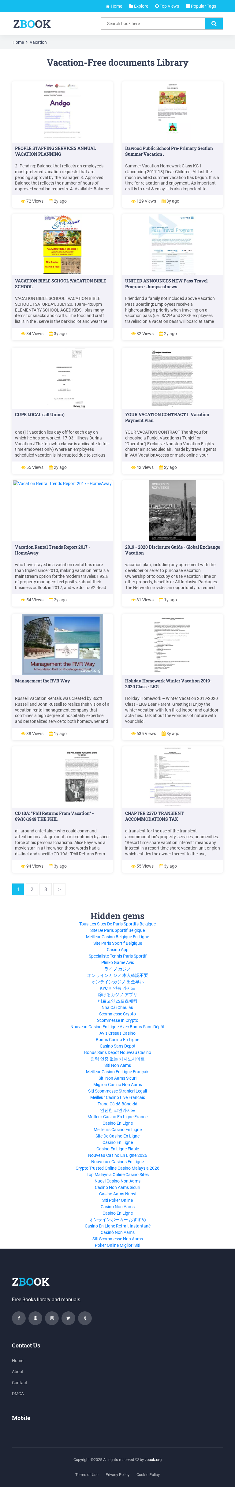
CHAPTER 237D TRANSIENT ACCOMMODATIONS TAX (154, 816)
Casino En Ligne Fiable (117, 1148)
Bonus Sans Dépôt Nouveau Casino (117, 1052)
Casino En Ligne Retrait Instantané (118, 1226)
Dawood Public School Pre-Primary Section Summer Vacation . (169, 151)
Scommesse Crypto (117, 1013)
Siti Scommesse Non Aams (117, 1238)
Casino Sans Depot (118, 1046)
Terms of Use (87, 1474)
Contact (19, 1382)
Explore (140, 6)
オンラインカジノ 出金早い (117, 981)
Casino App (118, 949)
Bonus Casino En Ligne (117, 1039)
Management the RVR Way (42, 681)
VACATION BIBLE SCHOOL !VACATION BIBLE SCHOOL (60, 284)
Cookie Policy (148, 1474)
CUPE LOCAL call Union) (40, 414)
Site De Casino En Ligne (117, 1136)
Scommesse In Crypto (117, 1020)
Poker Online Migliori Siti (117, 1245)
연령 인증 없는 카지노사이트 (118, 1058)
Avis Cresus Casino (117, 1033)
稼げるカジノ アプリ (117, 994)
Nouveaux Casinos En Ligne (117, 1161)
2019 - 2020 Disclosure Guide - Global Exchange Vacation (172, 550)
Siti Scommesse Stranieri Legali (117, 1091)
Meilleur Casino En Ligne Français (117, 1071)
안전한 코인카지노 (117, 1110)
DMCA (18, 1393)
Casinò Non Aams (118, 1232)
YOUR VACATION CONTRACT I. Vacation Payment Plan (167, 417)
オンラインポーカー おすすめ (117, 1219)
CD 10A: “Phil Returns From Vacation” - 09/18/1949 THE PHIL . (54, 816)
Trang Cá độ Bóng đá (117, 1103)
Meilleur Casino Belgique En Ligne (117, 936)
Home (116, 6)
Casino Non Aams (118, 1206)
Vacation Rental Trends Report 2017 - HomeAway (52, 550)
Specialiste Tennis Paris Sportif (118, 956)
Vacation (38, 42)
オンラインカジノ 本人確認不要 (117, 975)
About (18, 1371)
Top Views (169, 6)
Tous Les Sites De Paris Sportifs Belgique (117, 923)
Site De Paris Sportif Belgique (117, 930)
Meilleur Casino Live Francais (117, 1097)
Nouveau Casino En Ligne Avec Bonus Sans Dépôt (117, 1026)
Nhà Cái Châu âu (117, 1007)
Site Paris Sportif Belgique (117, 943)
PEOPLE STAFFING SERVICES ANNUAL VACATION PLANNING (55, 151)
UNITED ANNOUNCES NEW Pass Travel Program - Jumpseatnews (166, 284)
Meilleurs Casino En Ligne (118, 1129)
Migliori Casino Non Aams (117, 1084)
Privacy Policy (117, 1474)
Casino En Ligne (118, 1123)
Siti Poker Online (117, 1200)
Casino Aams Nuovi (117, 1193)
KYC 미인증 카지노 (117, 988)
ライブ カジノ (117, 968)
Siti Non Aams (117, 1065)
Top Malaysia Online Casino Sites (118, 1174)
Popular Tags (203, 6)
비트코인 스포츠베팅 (117, 1001)
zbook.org (153, 1459)
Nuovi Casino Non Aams (117, 1181)
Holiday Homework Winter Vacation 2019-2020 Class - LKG (168, 683)
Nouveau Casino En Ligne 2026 (117, 1155)
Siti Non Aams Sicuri (117, 1078)
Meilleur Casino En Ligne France (117, 1116)
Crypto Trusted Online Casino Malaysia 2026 (117, 1168)
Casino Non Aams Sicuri (117, 1187)
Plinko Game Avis (117, 962)
